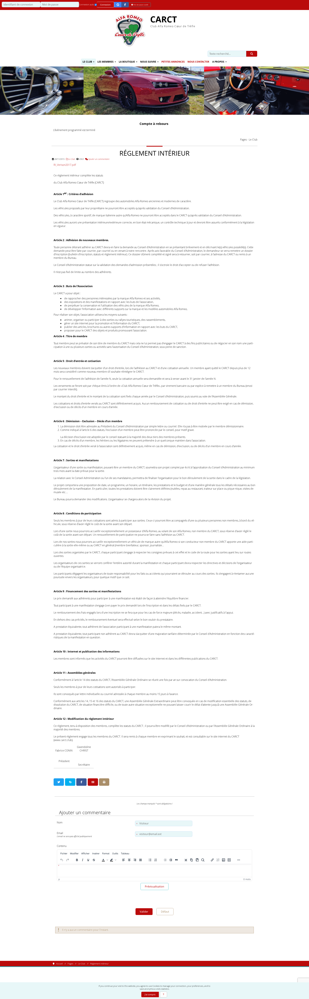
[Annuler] (62, 860)
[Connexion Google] (117, 4)
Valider (144, 911)
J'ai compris (150, 994)
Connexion (105, 4)
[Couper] (186, 860)
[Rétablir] (67, 860)
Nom (59, 822)
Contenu (61, 846)
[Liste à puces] (150, 860)
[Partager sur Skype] (70, 782)
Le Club (71, 159)
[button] (105, 860)
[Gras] (77, 860)
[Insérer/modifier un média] (229, 860)
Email (74, 834)
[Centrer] (129, 860)
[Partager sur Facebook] (81, 782)
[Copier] (191, 860)
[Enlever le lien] (218, 860)
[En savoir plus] (163, 994)
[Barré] (94, 860)
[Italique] (82, 860)
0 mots (247, 879)
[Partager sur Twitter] (59, 782)
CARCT (163, 19)
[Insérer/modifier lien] (212, 860)
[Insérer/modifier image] (223, 860)
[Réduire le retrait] (165, 860)
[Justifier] (140, 860)
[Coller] (197, 860)
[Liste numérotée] (155, 860)
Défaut (165, 911)
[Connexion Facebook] (125, 4)
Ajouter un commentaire (98, 159)
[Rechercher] (251, 54)
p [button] (59, 879)
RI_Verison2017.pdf (65, 165)
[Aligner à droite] (135, 860)
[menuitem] (64, 853)
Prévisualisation (154, 886)
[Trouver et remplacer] (203, 860)
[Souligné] (88, 860)
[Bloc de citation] (176, 860)
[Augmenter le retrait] (170, 860)
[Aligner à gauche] (123, 860)
